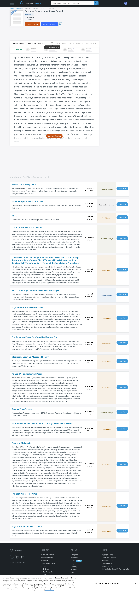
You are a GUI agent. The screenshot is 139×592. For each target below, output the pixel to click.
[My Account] (126, 3)
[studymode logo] (34, 3)
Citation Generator (46, 572)
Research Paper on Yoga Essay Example (44, 11)
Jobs (73, 560)
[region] (69, 583)
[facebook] (12, 558)
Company (74, 555)
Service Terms (107, 566)
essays (19, 8)
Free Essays (44, 560)
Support (74, 570)
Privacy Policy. (49, 590)
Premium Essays (46, 558)
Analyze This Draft (49, 24)
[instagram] (22, 558)
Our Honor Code (107, 560)
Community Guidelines (109, 558)
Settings (79, 43)
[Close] (136, 583)
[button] (12, 4)
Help (72, 572)
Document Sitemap (47, 555)
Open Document (32, 24)
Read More (122, 189)
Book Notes (44, 569)
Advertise (74, 558)
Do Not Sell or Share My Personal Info (106, 583)
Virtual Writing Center (47, 563)
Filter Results (90, 43)
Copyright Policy (107, 555)
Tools (70, 43)
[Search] (96, 3)
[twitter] (17, 558)
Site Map (74, 567)
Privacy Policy (107, 563)
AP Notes (43, 566)
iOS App (43, 575)
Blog (72, 564)
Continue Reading (54, 136)
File (57, 43)
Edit (63, 43)
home (12, 8)
